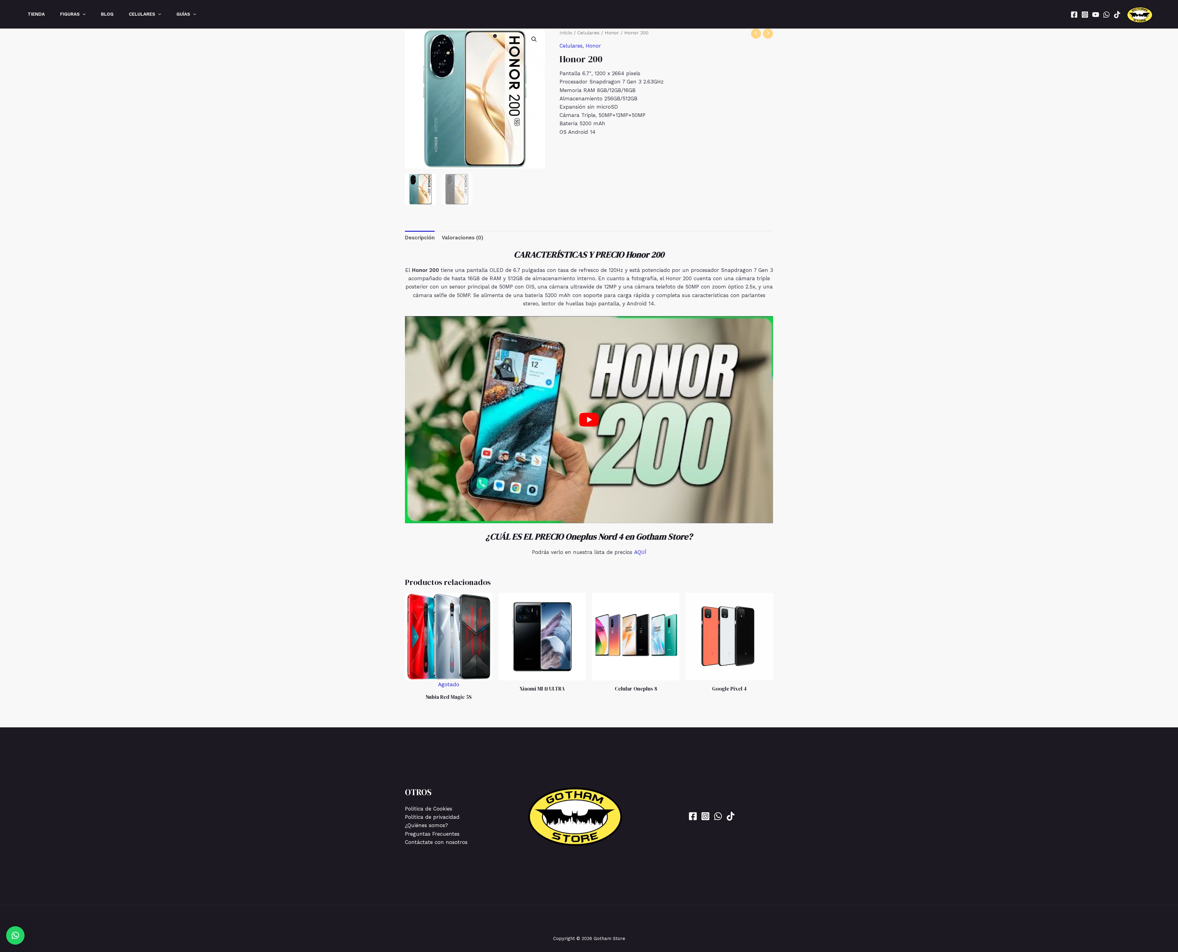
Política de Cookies (428, 809)
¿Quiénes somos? (426, 825)
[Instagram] (1084, 14)
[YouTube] (1095, 14)
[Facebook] (1074, 14)
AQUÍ (640, 552)
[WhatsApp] (1106, 14)
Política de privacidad (432, 817)
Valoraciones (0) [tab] (462, 237)
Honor (612, 33)
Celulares (588, 33)
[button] (83, 14)
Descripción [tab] (420, 237)
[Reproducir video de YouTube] (589, 419)
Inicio (566, 33)
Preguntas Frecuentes (432, 834)
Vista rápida (448, 682)
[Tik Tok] (1117, 14)
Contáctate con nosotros (436, 842)
